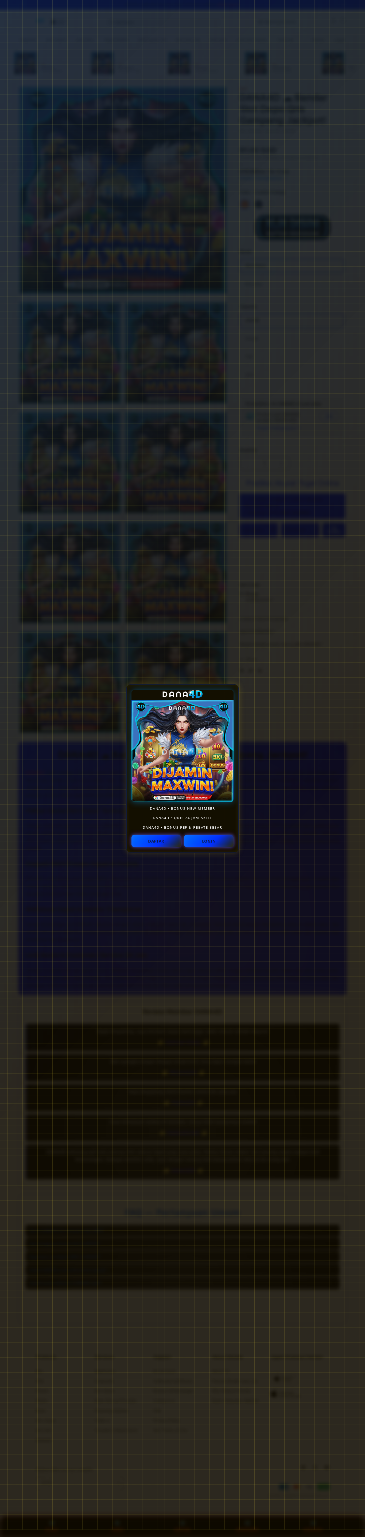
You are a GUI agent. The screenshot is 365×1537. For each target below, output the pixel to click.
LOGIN (209, 841)
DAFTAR (156, 841)
